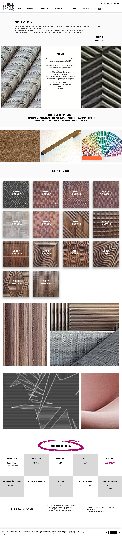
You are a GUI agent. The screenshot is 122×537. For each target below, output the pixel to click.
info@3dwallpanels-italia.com (61, 509)
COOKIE (102, 511)
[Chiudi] (120, 532)
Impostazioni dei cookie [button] (90, 533)
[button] (25, 204)
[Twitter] (115, 3)
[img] (20, 146)
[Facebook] (101, 3)
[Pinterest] (111, 3)
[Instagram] (105, 3)
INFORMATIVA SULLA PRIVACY (93, 511)
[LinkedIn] (108, 3)
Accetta (113, 533)
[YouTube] (118, 3)
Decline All (104, 533)
